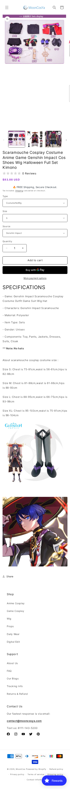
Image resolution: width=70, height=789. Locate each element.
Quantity (7, 241)
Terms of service (36, 774)
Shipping (19, 191)
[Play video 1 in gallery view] (53, 139)
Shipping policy (55, 774)
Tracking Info (15, 686)
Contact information (37, 779)
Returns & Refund (17, 693)
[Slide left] (3, 140)
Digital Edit (13, 641)
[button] (7, 7)
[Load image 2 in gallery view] (35, 139)
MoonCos (20, 769)
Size (5, 211)
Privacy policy (17, 774)
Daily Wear (13, 634)
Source (6, 226)
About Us (12, 663)
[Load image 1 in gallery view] (16, 139)
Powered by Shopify (36, 769)
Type (5, 196)
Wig (9, 618)
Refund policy (56, 769)
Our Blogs (13, 678)
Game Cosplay (15, 610)
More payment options (35, 278)
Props (10, 626)
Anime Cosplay (16, 603)
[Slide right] (66, 140)
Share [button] (9, 576)
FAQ (9, 670)
